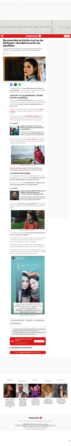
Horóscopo (47, 26)
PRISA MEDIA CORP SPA (28, 424)
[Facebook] (52, 22)
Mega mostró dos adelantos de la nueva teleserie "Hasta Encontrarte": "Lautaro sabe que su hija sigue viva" (33, 192)
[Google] (52, 21)
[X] (52, 24)
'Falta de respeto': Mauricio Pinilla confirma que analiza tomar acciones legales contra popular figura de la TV (22, 402)
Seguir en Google (39, 341)
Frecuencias (14, 26)
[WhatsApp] (20, 84)
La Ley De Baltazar (16, 323)
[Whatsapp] (52, 33)
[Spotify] (52, 31)
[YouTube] (52, 28)
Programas (7, 26)
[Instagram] (52, 29)
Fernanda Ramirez (39, 320)
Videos (30, 26)
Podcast (20, 26)
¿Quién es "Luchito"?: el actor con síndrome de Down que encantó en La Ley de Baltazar (32, 127)
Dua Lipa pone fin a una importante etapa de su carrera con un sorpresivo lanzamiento (61, 401)
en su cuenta (31, 139)
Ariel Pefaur (7, 52)
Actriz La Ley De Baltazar (17, 320)
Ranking (42, 26)
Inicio (2, 26)
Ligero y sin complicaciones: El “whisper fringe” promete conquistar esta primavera (48, 401)
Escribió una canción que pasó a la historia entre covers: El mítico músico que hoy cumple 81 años (35, 401)
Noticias (26, 26)
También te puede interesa (18, 168)
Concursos (36, 26)
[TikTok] (52, 26)
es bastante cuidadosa (32, 116)
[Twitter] (15, 84)
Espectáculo (30, 320)
